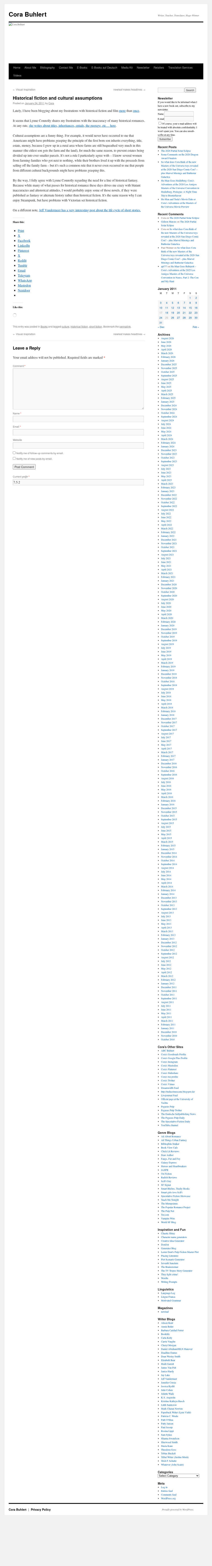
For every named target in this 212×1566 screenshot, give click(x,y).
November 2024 (169, 409)
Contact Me (66, 67)
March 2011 (167, 1020)
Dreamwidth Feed (170, 1087)
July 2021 (166, 558)
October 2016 (168, 770)
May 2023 (166, 476)
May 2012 (166, 968)
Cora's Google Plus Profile (174, 1058)
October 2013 (168, 905)
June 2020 (166, 606)
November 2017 (169, 722)
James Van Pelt (168, 1367)
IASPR (164, 1169)
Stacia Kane (167, 1445)
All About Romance (171, 1136)
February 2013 (168, 935)
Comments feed (168, 1494)
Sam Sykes (166, 1434)
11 (166, 307)
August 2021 (167, 554)
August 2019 (167, 644)
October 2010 (168, 1039)
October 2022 (168, 502)
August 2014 (167, 867)
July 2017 (166, 737)
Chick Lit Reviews (170, 1151)
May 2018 (166, 700)
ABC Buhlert (167, 1050)
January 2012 (167, 983)
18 (166, 312)
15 (190, 307)
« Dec (161, 327)
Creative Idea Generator (172, 1240)
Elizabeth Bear (168, 1360)
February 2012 (168, 979)
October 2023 (168, 457)
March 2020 (167, 618)
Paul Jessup (167, 1427)
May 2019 (166, 655)
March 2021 (167, 573)
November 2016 (169, 767)
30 (196, 317)
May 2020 (166, 610)
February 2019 (168, 666)
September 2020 (169, 595)
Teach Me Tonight (170, 1199)
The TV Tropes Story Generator (176, 1270)
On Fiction (166, 1173)
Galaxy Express (169, 1162)
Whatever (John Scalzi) (172, 1464)
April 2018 (166, 703)
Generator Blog (168, 1248)
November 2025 (169, 368)
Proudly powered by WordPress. (178, 1509)
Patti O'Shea (167, 1419)
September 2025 (169, 375)
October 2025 (168, 371)
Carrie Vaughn (168, 1341)
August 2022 (167, 509)
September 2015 (169, 819)
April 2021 (166, 569)
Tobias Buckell (168, 1453)
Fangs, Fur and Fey (170, 1158)
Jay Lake (165, 1375)
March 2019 (167, 662)
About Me (30, 67)
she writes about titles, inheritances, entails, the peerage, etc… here (72, 125)
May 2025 (166, 386)
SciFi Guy (166, 1181)
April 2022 (166, 524)
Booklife (165, 1334)
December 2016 (169, 763)
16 (196, 307)
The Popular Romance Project (175, 1207)
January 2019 (167, 670)
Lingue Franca (168, 1296)
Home (16, 67)
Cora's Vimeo (168, 1084)
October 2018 (168, 681)
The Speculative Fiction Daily (175, 1121)
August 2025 (167, 379)
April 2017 (166, 748)
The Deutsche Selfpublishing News (178, 1114)
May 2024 (166, 431)
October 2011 (168, 994)
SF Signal (166, 1184)
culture (65, 326)
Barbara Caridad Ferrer (172, 1330)
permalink (125, 326)
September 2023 (169, 461)
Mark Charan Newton (172, 1408)
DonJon (165, 1244)
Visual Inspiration (24, 89)
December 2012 (169, 942)
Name (17, 413)
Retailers (159, 67)
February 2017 (168, 756)
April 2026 (166, 349)
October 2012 (168, 949)
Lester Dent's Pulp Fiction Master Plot (180, 1252)
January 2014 (167, 894)
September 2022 (169, 506)
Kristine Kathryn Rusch (172, 1401)
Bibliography (47, 67)
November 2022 (169, 498)
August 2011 (167, 1002)
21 (184, 312)
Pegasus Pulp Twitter (171, 1110)
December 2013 (169, 897)
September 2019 (169, 640)
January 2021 (167, 580)
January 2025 (167, 401)
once (136, 110)
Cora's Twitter (168, 1080)
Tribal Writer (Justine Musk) (175, 1457)
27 (178, 317)
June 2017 (166, 741)
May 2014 (166, 879)
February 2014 (168, 890)
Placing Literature (169, 1255)
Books (44, 326)
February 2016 (168, 800)
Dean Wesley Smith (170, 1356)
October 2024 (168, 412)
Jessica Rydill (168, 1386)
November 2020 (169, 588)
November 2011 (169, 990)
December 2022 (169, 494)
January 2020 (167, 625)
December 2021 (169, 539)
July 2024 (166, 424)
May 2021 (166, 565)
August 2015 (167, 823)
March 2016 (167, 797)
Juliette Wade (167, 1393)
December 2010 (169, 1032)
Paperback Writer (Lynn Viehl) (176, 1412)
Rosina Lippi (167, 1431)
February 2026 (168, 356)
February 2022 (168, 532)
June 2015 (166, 830)
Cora (51, 103)
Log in (164, 1487)
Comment (19, 366)
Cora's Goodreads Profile (173, 1054)
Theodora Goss (168, 1449)
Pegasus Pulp (167, 1106)
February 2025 (168, 397)
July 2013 (166, 916)
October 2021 (168, 547)
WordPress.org (168, 1498)
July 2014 (166, 871)
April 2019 (166, 659)
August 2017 (167, 733)
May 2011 (166, 1013)
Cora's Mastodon (169, 1065)
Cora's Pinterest (168, 1069)
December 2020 (169, 584)
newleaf (165, 1311)
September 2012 (169, 953)
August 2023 (167, 465)
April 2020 (166, 614)
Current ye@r (21, 476)
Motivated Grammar (171, 1300)
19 (172, 312)
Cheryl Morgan (168, 1345)
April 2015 (166, 838)
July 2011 (166, 1005)
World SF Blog (168, 1222)
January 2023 (167, 491)
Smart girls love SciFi (171, 1192)
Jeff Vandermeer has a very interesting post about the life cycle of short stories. (90, 210)
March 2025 (167, 394)
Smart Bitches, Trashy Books (175, 1188)
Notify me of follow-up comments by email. (40, 453)
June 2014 (166, 875)
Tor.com (165, 1214)
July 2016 (166, 782)
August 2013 (167, 912)
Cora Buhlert (28, 14)
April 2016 (166, 793)
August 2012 (167, 957)
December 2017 (169, 718)
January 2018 (167, 714)
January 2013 (167, 938)
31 (160, 322)
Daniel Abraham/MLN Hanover (177, 1349)
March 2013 (167, 931)
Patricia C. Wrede (169, 1416)
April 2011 (166, 1017)
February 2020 (168, 621)
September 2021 (169, 550)
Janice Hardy (167, 1371)
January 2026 (167, 360)
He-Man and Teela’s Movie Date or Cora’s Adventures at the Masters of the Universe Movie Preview (178, 202)
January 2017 (167, 759)
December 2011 (169, 987)
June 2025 (166, 383)
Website (17, 440)
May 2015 (166, 834)
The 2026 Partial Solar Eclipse (176, 150)
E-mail (161, 118)
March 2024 (167, 439)
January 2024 (167, 446)
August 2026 (167, 338)
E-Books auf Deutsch (104, 67)
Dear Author (167, 1155)
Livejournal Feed (169, 1095)
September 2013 (169, 908)
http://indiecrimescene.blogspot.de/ (178, 1091)
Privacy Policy (41, 1509)
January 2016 (167, 804)
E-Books (82, 67)
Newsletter (143, 67)
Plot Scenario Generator (172, 1259)
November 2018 (169, 677)
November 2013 (169, 901)
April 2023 (166, 480)
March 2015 (167, 841)
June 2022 (166, 517)
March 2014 (167, 886)
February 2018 (168, 711)
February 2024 (168, 442)
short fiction (95, 326)
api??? (164, 266)
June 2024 (166, 427)
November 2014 (169, 856)
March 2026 (167, 353)
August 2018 (167, 688)
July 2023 (166, 468)
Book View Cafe (169, 1147)
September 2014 (169, 864)
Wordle (164, 1278)
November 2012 (169, 946)
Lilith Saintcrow (169, 1404)
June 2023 (166, 472)
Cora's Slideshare (169, 1073)
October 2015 (168, 815)
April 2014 (166, 882)
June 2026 (166, 342)
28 (184, 317)
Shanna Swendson (170, 1438)
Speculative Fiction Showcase (175, 1196)
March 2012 (167, 976)
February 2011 (168, 1024)
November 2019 (169, 632)
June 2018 (166, 696)
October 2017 (168, 726)
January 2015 (167, 849)
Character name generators (174, 1237)
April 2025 (166, 390)
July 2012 (166, 961)
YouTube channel (169, 1125)
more (122, 110)
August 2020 (167, 599)
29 (190, 317)
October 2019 (168, 636)
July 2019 (166, 647)
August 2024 (167, 420)
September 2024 (169, 416)
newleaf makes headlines (129, 89)
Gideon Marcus (168, 221)
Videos (17, 75)
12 (172, 307)
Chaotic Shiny (168, 1233)
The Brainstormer (169, 1266)
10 (160, 307)
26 (172, 317)
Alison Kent (167, 1322)
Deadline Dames (169, 1352)
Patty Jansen (167, 1423)
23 (196, 312)
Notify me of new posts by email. (34, 458)
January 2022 (167, 535)
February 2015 (168, 845)
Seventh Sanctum (169, 1263)
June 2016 (166, 785)
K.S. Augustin (168, 1397)
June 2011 (166, 1009)
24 (160, 317)
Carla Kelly (166, 1337)
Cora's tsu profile (169, 1076)
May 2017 (166, 744)
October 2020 (168, 591)
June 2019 (166, 651)
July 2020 (166, 603)
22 (190, 312)
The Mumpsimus (169, 1203)
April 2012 (166, 972)
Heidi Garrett (167, 1363)
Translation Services (180, 67)
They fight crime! (169, 1274)
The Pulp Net (167, 1211)
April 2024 (166, 435)
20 (178, 312)
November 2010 (169, 1035)
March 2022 (167, 528)
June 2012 (166, 964)
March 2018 (167, 707)
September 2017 (169, 729)
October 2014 (168, 860)
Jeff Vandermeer (169, 1378)
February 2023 (168, 487)
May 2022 (166, 521)
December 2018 (169, 673)
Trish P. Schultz (168, 1460)
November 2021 (169, 543)
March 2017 (167, 752)
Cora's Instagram (169, 1061)
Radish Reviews (169, 1177)
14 (184, 307)
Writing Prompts (169, 1281)
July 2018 (166, 692)
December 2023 (169, 450)
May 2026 (166, 345)
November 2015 (169, 811)
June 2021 (166, 562)
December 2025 (169, 364)
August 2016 (167, 778)
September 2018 (169, 685)
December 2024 (169, 405)
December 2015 (169, 808)
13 (178, 307)
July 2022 (166, 513)
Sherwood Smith (169, 1442)
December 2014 (169, 852)
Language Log (168, 1293)
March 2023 (167, 483)
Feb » (196, 327)
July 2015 (166, 826)
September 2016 (169, 774)
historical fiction (79, 326)
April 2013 (166, 927)
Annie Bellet (167, 1326)
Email (17, 426)
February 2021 (168, 576)
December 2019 (169, 629)
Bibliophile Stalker (170, 1143)
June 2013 (166, 920)
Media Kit (127, 67)
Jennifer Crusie (168, 1382)
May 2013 (166, 923)
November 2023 (169, 453)
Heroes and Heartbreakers (174, 1166)
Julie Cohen (167, 1390)
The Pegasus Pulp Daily (173, 1117)
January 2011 (167, 1028)
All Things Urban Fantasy (174, 1140)
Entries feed (167, 1490)
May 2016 (166, 789)
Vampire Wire (168, 1218)
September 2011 (169, 998)
